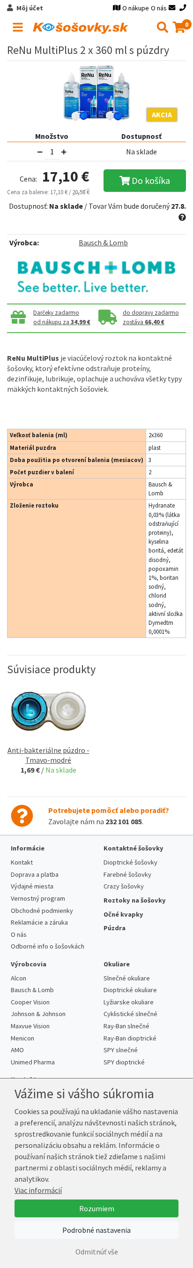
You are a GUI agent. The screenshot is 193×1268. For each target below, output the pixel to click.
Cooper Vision (30, 1002)
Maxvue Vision (30, 1026)
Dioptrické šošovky (130, 862)
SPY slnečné (121, 1050)
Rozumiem (96, 1208)
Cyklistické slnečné (130, 1014)
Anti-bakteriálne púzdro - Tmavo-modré (48, 755)
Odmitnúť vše (96, 1251)
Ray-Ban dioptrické (130, 1038)
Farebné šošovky (127, 874)
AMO (17, 1050)
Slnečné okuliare (127, 978)
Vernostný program (38, 898)
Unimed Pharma (33, 1062)
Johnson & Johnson (38, 1014)
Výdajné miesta (32, 886)
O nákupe (135, 8)
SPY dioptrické (124, 1062)
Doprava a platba (35, 874)
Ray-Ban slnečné (126, 1026)
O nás (159, 8)
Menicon (22, 1038)
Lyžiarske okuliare (129, 1002)
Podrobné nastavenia (96, 1230)
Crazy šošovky (124, 886)
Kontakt (22, 862)
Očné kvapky (123, 914)
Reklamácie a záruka (39, 922)
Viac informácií (38, 1190)
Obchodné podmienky (42, 910)
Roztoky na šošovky (135, 900)
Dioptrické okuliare (130, 990)
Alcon (18, 978)
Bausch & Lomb (103, 242)
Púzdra (115, 928)
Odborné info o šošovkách (47, 946)
